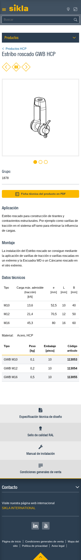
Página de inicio (11, 541)
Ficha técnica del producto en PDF (43, 193)
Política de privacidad (34, 545)
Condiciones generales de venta (44, 541)
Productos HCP (16, 48)
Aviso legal (58, 545)
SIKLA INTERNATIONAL (18, 508)
